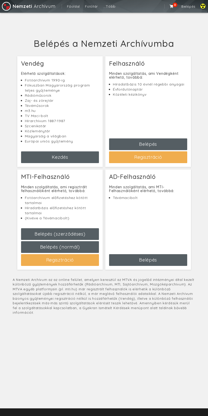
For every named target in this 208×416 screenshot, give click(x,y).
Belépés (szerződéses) (59, 234)
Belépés (188, 6)
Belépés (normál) (60, 247)
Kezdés (60, 157)
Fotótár (91, 6)
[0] (172, 6)
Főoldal (73, 6)
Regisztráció (148, 157)
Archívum (34, 6)
